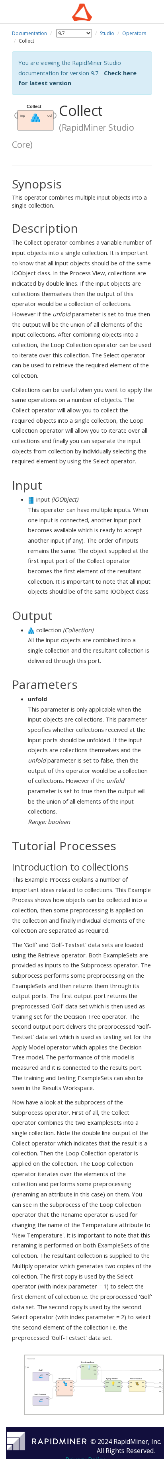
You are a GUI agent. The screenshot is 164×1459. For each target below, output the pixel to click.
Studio (107, 33)
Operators (134, 33)
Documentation (29, 33)
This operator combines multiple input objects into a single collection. (79, 193)
